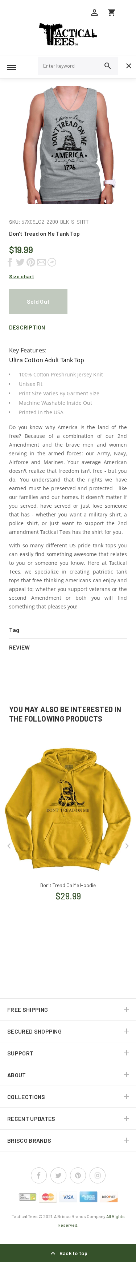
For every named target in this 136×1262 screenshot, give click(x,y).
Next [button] (127, 846)
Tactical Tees (25, 1216)
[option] (68, 145)
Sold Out (38, 301)
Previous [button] (9, 846)
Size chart (21, 276)
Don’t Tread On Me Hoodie (68, 885)
